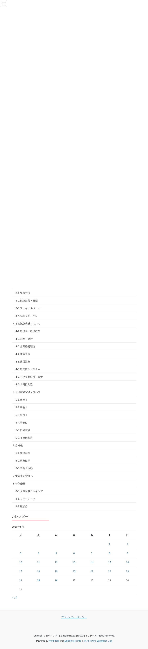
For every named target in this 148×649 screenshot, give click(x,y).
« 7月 (15, 597)
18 (38, 571)
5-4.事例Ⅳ (22, 422)
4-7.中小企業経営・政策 (29, 376)
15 (109, 562)
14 (91, 562)
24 (20, 580)
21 (91, 571)
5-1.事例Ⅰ (22, 399)
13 (74, 562)
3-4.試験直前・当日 (27, 315)
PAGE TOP (141, 626)
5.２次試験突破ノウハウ (26, 392)
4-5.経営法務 (23, 361)
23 (127, 571)
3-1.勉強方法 (23, 293)
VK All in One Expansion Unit (98, 641)
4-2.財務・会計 (24, 338)
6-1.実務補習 (23, 453)
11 (38, 562)
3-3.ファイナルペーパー (29, 308)
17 (20, 571)
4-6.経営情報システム (28, 369)
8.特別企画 (19, 483)
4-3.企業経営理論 (25, 346)
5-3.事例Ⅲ (22, 415)
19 (56, 571)
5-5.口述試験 (23, 430)
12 (56, 562)
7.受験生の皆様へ (23, 475)
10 (20, 562)
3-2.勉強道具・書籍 (27, 300)
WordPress (54, 641)
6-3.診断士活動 (24, 468)
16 (127, 562)
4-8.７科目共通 (24, 384)
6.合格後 (18, 445)
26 (56, 580)
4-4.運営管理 (23, 354)
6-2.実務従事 (23, 460)
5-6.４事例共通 (24, 437)
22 (109, 571)
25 (38, 580)
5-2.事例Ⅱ (22, 407)
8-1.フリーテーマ (25, 498)
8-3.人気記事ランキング (29, 491)
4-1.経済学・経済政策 (28, 331)
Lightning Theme (72, 641)
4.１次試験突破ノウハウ (26, 323)
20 (74, 571)
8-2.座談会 (22, 506)
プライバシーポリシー (74, 617)
